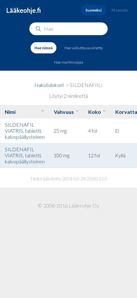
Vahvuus (64, 112)
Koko (94, 112)
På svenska (120, 10)
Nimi (10, 112)
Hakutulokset (49, 85)
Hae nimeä (43, 47)
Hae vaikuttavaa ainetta (83, 47)
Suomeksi (94, 10)
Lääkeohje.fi (23, 10)
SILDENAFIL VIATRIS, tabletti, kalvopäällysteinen (25, 131)
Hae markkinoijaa (68, 62)
